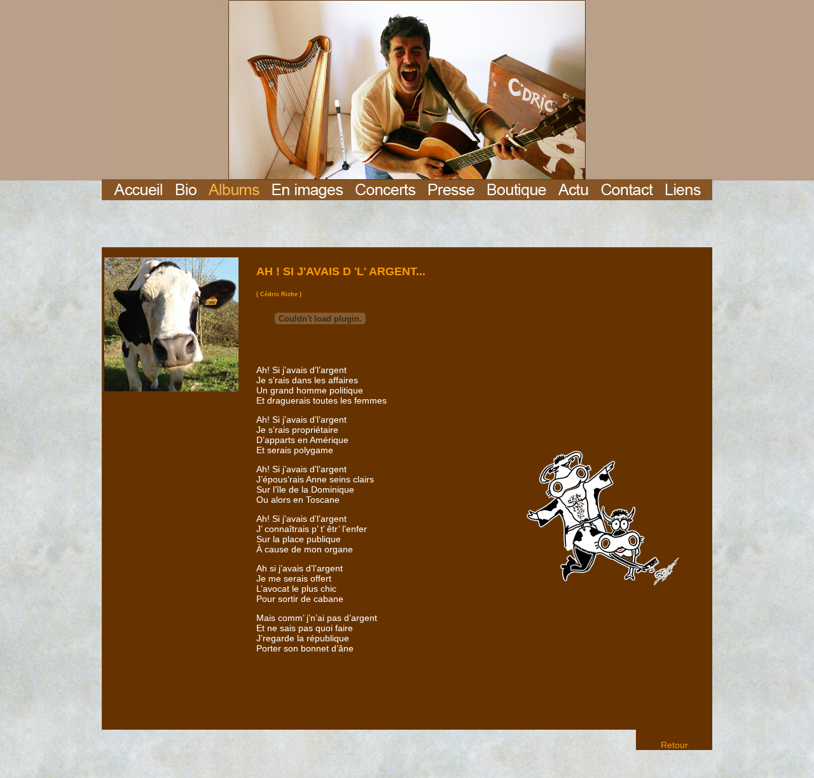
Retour (674, 745)
